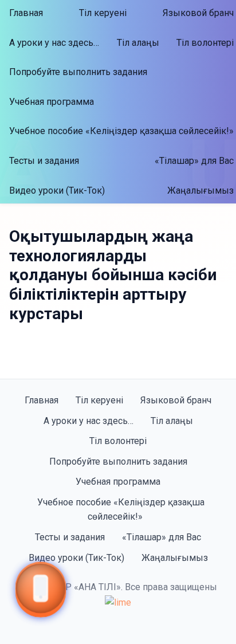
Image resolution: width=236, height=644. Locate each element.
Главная (26, 12)
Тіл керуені (103, 12)
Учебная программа (51, 101)
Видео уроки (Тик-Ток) (57, 190)
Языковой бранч (175, 400)
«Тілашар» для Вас (161, 537)
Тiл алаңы (138, 42)
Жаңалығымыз (174, 557)
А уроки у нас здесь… (54, 42)
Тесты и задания (44, 160)
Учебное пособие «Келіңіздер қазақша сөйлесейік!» (120, 510)
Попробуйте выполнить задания (78, 71)
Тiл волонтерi (118, 440)
